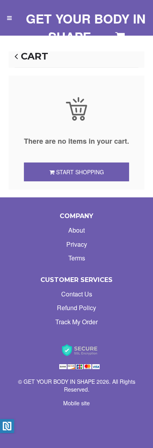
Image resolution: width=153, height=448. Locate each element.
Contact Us (76, 293)
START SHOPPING (79, 172)
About (76, 230)
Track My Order (76, 321)
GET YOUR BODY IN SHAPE (86, 27)
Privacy (76, 244)
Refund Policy (76, 307)
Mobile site (76, 403)
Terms (76, 257)
